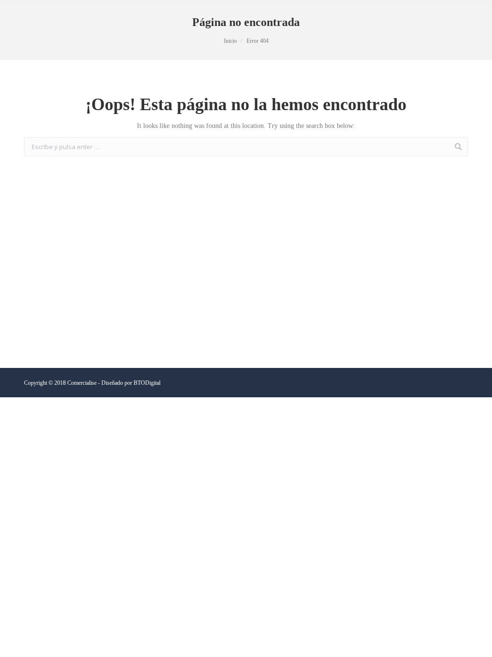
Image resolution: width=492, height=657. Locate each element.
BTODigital (147, 382)
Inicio (230, 41)
